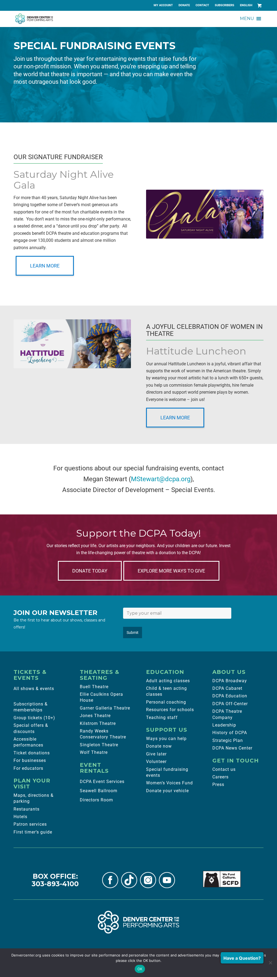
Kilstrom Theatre (98, 723)
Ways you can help (166, 738)
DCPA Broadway (229, 680)
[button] (247, 18)
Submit (132, 632)
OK (140, 969)
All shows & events (34, 688)
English (246, 5)
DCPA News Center (232, 748)
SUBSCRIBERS (224, 5)
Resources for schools (170, 709)
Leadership (224, 725)
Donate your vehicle (167, 790)
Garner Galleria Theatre (105, 708)
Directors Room (96, 799)
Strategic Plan (227, 740)
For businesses (30, 760)
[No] (270, 962)
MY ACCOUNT (163, 5)
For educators (28, 768)
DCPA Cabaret (227, 688)
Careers (220, 776)
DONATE (184, 5)
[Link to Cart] (259, 5)
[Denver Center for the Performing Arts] (138, 922)
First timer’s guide (33, 832)
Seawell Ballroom (98, 790)
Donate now (159, 746)
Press (218, 784)
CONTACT (202, 5)
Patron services (30, 824)
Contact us (224, 769)
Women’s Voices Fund (169, 782)
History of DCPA (229, 732)
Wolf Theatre (94, 752)
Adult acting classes (168, 680)
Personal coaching (166, 702)
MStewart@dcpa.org (160, 479)
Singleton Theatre (99, 744)
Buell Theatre (94, 686)
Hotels (20, 816)
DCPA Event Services (102, 781)
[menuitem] (163, 5)
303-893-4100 (55, 884)
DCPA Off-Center (230, 703)
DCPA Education (229, 695)
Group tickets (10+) (34, 717)
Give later (156, 754)
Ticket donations (32, 752)
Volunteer (156, 761)
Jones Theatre (95, 715)
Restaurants (26, 809)
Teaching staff (162, 717)
